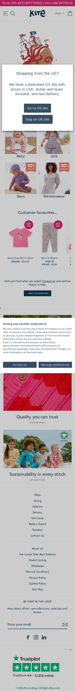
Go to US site (37, 108)
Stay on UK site (37, 119)
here (40, 352)
